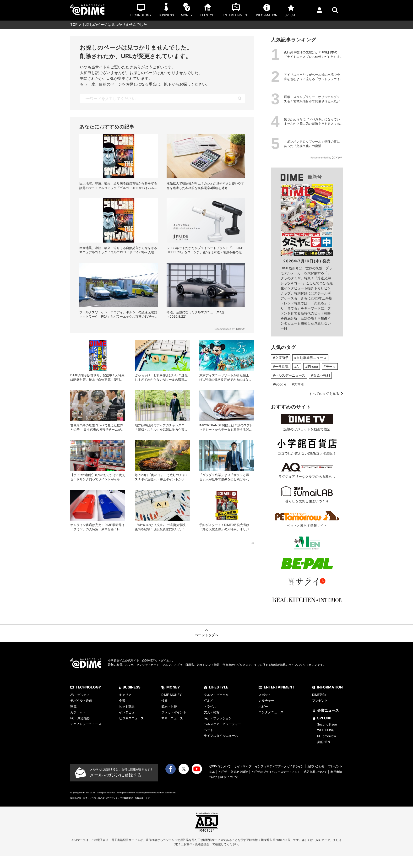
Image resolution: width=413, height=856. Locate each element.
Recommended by (224, 328)
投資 (164, 700)
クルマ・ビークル (216, 695)
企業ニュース (328, 710)
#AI (296, 366)
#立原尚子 (280, 358)
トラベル (210, 706)
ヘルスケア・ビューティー (222, 724)
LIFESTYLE (218, 687)
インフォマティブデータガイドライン (279, 766)
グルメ (208, 700)
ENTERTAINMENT (279, 687)
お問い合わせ (316, 766)
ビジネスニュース (131, 718)
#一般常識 (280, 366)
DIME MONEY (171, 695)
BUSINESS (132, 687)
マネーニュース (172, 718)
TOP (74, 24)
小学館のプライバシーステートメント (276, 772)
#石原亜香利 (320, 375)
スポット (265, 695)
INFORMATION (330, 687)
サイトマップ (242, 766)
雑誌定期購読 (239, 772)
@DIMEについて (220, 766)
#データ (330, 366)
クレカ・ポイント (173, 712)
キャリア (125, 695)
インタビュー (128, 712)
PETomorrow (326, 736)
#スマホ (298, 384)
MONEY (173, 687)
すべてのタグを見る (324, 393)
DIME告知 (319, 695)
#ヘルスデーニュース (289, 375)
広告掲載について (315, 772)
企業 (122, 700)
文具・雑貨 (211, 712)
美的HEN (323, 742)
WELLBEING (326, 730)
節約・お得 (169, 706)
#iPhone (311, 366)
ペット (208, 730)
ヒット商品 (127, 706)
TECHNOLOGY (88, 687)
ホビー (263, 706)
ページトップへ (206, 635)
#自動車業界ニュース (310, 358)
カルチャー (266, 700)
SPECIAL (324, 718)
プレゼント (320, 700)
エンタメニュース (271, 712)
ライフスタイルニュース (221, 735)
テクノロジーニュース (85, 724)
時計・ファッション (218, 718)
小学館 (223, 772)
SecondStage (327, 724)
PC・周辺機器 (80, 718)
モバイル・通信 (81, 700)
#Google (279, 384)
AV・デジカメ (80, 695)
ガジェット (78, 712)
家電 (73, 706)
